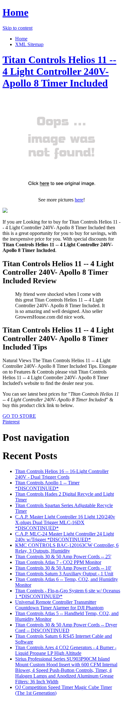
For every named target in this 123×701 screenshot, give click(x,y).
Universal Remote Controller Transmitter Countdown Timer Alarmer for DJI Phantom (59, 604)
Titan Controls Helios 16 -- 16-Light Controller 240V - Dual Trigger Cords (61, 474)
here (79, 199)
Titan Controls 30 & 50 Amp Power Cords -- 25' (63, 556)
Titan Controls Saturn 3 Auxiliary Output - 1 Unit (64, 573)
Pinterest (11, 421)
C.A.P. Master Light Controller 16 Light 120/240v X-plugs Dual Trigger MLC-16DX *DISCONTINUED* (65, 522)
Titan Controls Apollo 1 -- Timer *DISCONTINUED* (47, 485)
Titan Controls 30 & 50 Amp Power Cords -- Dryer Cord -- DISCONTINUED (66, 627)
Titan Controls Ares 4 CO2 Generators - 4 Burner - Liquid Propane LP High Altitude (65, 650)
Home (15, 12)
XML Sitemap (29, 44)
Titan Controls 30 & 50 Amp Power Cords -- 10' (63, 568)
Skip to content (17, 28)
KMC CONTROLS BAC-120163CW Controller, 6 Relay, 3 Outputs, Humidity (67, 548)
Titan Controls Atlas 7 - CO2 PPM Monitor (58, 562)
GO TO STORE (19, 416)
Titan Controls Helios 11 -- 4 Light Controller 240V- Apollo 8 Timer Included (59, 71)
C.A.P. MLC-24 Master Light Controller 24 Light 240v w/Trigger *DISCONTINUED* (64, 536)
